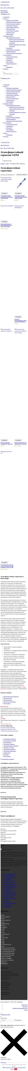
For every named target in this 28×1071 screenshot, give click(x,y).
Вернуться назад (7, 160)
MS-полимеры (9, 34)
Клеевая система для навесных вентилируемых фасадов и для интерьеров (16, 41)
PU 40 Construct (4, 937)
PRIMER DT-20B (5, 923)
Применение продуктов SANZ (8, 729)
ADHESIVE (3, 962)
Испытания (9, 60)
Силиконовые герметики (9, 739)
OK (15, 1069)
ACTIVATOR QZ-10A (6, 944)
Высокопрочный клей (8, 891)
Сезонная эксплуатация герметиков (9, 731)
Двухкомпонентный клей (9, 893)
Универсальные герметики (10, 884)
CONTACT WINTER (6, 956)
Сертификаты (9, 58)
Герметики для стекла (8, 882)
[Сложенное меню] (1, 80)
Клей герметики (7, 742)
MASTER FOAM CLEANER (8, 948)
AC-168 (2, 932)
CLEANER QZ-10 (5, 934)
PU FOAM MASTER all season (8, 949)
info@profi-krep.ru (5, 4)
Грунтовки (6, 754)
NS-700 (2, 941)
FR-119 (2, 936)
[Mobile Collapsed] (13, 36)
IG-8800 (2, 942)
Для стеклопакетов (8, 889)
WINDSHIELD (4, 963)
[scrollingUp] (1, 1013)
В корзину (4, 193)
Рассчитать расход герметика (8, 727)
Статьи (25, 1010)
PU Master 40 (4, 927)
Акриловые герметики (11, 25)
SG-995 (2, 946)
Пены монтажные (10, 29)
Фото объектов (10, 62)
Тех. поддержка (7, 55)
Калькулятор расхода (11, 63)
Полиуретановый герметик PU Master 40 (6, 443)
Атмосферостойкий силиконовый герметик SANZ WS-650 (7, 197)
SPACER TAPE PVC (6, 920)
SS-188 (2, 939)
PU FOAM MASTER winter (7, 955)
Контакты (5, 69)
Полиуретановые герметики (13, 24)
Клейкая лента (7, 752)
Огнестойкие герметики (9, 749)
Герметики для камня (8, 747)
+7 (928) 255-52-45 (5, 2)
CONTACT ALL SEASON (7, 960)
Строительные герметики (9, 740)
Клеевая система (10, 32)
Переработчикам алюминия (13, 49)
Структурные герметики (9, 886)
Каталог (5, 18)
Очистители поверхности (9, 751)
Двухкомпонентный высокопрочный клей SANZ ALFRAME (6, 225)
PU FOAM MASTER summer (8, 953)
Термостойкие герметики (12, 27)
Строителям (9, 48)
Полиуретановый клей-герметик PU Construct (21, 443)
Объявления (9, 67)
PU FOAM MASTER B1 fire (7, 951)
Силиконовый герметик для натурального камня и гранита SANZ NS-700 (7, 566)
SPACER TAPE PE (5, 917)
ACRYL (3, 915)
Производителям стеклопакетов (14, 53)
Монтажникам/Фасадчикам (13, 37)
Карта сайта (24, 1004)
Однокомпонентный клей (9, 894)
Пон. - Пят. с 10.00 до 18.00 (7, 7)
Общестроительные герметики (13, 22)
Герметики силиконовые (12, 20)
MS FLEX (3, 925)
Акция (5, 65)
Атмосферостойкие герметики (10, 746)
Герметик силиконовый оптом (20, 1008)
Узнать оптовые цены (6, 724)
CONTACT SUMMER (6, 958)
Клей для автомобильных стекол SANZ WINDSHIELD (21, 320)
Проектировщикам (11, 51)
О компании (6, 17)
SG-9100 (3, 929)
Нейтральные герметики (9, 880)
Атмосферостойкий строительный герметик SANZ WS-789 (21, 197)
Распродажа (3, 1062)
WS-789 (2, 922)
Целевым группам (7, 36)
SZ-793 (2, 930)
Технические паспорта (11, 56)
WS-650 (2, 918)
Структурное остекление (12, 30)
